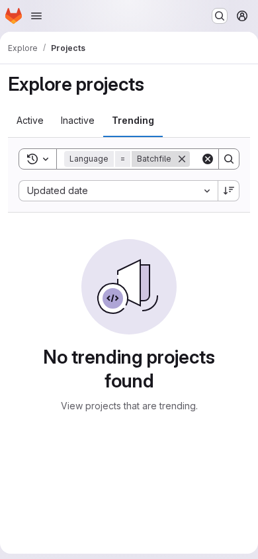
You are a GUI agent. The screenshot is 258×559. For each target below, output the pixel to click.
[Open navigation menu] (36, 15)
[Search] (228, 159)
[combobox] (118, 190)
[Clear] (208, 159)
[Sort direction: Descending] (228, 190)
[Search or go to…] (220, 16)
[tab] (30, 120)
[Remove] (182, 159)
